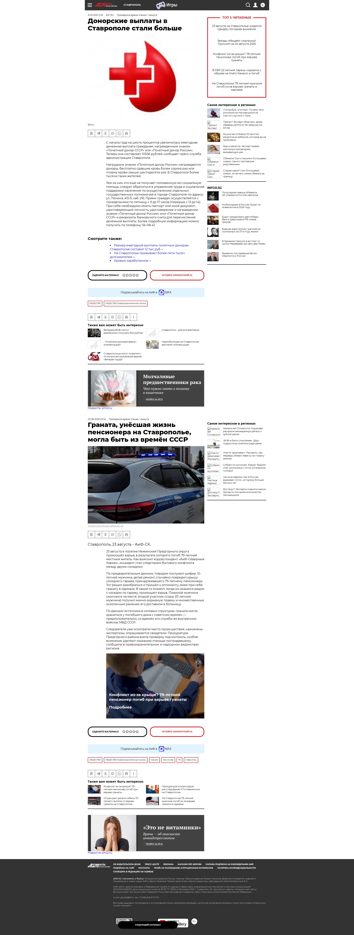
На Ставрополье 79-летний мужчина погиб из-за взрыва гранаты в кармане (237, 86)
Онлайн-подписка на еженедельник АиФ (230, 864)
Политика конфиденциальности (236, 868)
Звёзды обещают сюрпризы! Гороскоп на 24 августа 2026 (236, 42)
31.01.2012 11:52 (95, 15)
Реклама (168, 864)
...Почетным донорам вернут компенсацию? (120, 343)
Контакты (144, 868)
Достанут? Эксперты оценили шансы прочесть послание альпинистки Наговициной (244, 492)
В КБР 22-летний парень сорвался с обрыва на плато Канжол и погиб (236, 72)
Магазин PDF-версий (189, 864)
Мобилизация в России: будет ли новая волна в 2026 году (241, 206)
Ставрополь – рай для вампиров (180, 330)
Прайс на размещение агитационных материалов (183, 868)
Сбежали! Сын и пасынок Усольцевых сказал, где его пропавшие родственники (244, 161)
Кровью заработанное (131, 260)
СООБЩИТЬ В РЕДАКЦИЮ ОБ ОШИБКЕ (133, 872)
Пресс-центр (152, 864)
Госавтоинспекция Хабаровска (105, 525)
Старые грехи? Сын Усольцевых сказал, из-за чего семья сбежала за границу (243, 173)
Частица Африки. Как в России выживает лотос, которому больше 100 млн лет (243, 480)
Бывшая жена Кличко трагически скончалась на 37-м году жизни (241, 230)
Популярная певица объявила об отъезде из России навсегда (240, 193)
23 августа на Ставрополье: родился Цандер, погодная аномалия (236, 28)
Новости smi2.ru (100, 408)
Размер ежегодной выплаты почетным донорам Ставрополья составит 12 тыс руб (149, 247)
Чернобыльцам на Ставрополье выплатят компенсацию (180, 343)
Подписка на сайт (123, 868)
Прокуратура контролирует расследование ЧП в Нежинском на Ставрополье (181, 789)
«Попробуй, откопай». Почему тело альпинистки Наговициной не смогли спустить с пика (243, 112)
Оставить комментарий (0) (177, 275)
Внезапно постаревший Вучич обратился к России (239, 254)
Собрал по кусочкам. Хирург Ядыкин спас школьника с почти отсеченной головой (244, 467)
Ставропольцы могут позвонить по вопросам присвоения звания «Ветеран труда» (123, 356)
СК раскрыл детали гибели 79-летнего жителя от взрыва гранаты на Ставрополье (121, 801)
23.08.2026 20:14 (97, 419)
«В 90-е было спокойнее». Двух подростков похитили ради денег (242, 442)
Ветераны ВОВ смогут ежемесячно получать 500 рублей (123, 331)
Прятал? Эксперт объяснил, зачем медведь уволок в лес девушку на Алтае (242, 125)
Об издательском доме (127, 864)
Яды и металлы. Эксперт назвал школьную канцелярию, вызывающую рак (241, 149)
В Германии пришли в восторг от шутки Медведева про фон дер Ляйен (243, 242)
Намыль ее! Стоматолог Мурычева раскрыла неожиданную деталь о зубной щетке (243, 431)
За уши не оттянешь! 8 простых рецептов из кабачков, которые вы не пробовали (244, 137)
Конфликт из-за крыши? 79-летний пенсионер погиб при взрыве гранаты (237, 57)
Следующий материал (148, 925)
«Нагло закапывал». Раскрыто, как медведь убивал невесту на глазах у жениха (243, 455)
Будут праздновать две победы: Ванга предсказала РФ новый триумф (240, 219)
